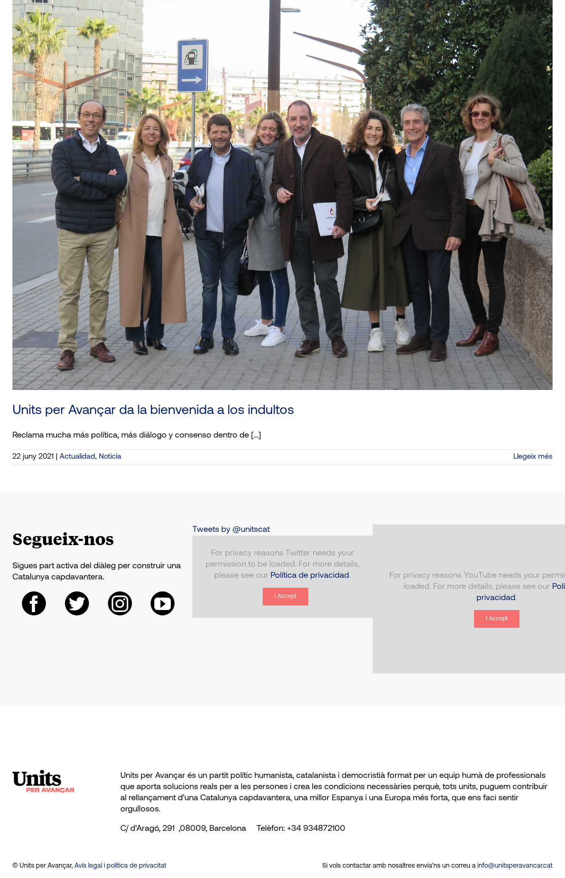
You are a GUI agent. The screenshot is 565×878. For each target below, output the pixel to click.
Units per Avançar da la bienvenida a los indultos (153, 410)
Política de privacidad (310, 576)
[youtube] (163, 603)
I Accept (285, 596)
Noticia (110, 457)
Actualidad (77, 457)
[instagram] (120, 603)
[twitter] (77, 603)
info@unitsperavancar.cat (515, 866)
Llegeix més (533, 457)
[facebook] (34, 603)
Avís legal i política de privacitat (120, 866)
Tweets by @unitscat (231, 530)
